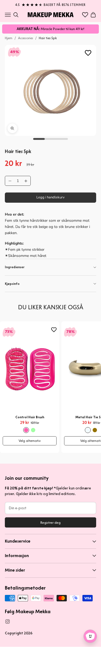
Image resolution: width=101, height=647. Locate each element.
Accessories (25, 38)
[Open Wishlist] (85, 15)
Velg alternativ (30, 441)
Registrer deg (50, 523)
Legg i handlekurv (50, 197)
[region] (50, 4)
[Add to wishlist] (88, 53)
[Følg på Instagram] (7, 621)
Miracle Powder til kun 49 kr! (50, 29)
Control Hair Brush (29, 417)
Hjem (8, 38)
